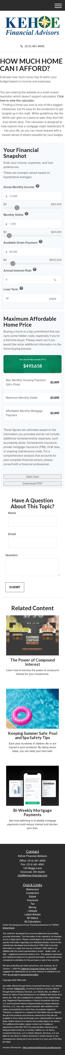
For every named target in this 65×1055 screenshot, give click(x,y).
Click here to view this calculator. (32, 98)
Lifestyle (32, 911)
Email (12, 534)
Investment (32, 893)
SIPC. (23, 988)
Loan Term (13, 288)
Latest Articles (33, 914)
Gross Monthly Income (21, 186)
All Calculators (32, 921)
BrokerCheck (8, 927)
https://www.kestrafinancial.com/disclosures (42, 1047)
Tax (33, 903)
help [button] (37, 186)
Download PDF (32, 483)
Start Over (32, 476)
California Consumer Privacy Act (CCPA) (39, 968)
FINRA (17, 988)
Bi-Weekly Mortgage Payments (32, 812)
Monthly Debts (16, 214)
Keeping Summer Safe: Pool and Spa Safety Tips (32, 735)
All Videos (32, 918)
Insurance (32, 900)
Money (32, 907)
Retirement (32, 889)
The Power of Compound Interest (32, 662)
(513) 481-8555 (34, 46)
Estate (32, 896)
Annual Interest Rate (20, 270)
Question (11, 555)
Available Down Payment (23, 242)
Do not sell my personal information (23, 974)
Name (12, 513)
